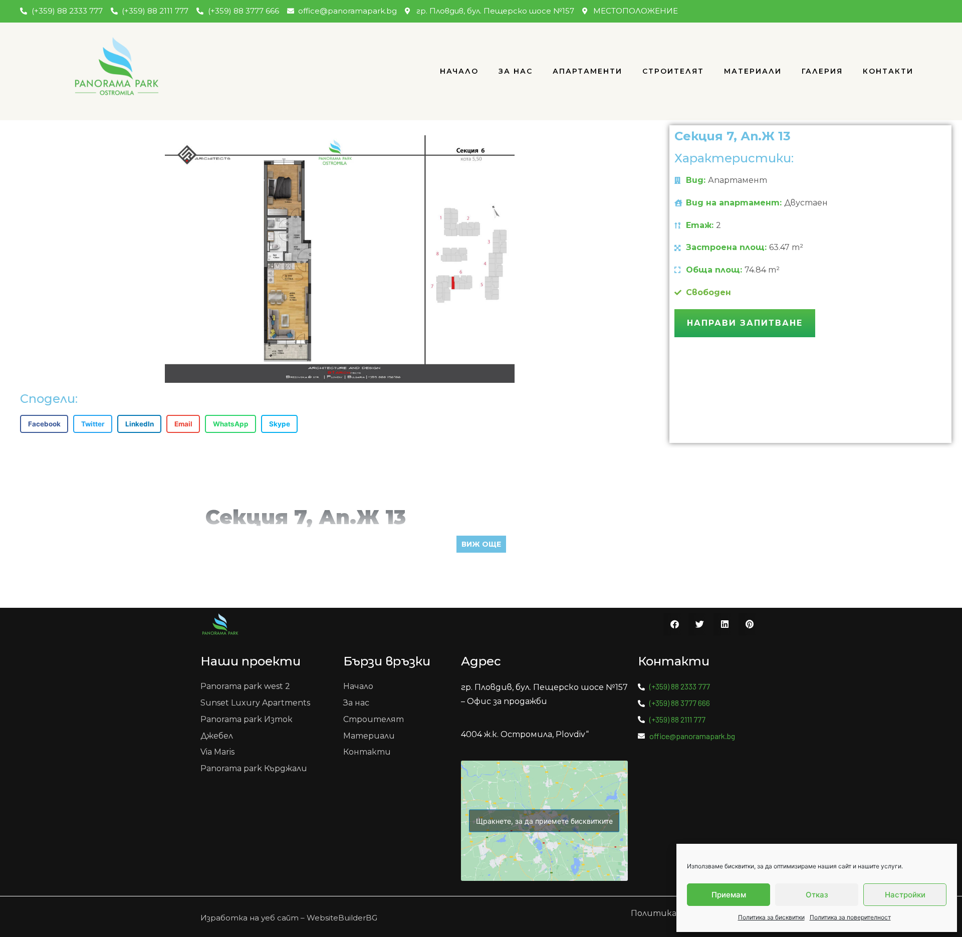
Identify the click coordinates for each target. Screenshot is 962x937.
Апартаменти (587, 71)
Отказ (817, 894)
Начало (459, 71)
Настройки (905, 894)
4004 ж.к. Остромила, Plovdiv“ (525, 734)
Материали (753, 71)
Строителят (673, 71)
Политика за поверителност (850, 917)
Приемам (728, 894)
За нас (516, 71)
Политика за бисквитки (771, 917)
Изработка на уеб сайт (249, 917)
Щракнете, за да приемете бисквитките (544, 821)
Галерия (822, 71)
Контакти (888, 71)
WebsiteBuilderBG (342, 917)
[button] (44, 424)
